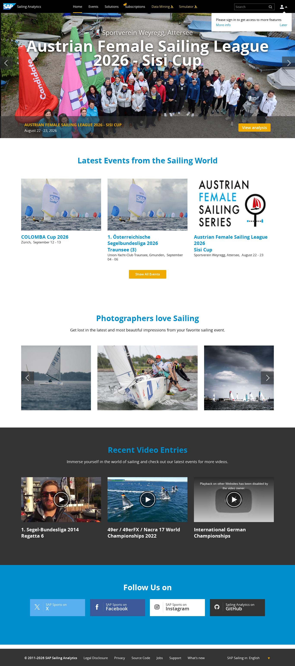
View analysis (254, 127)
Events (93, 6)
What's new (196, 658)
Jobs (160, 658)
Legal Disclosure (96, 658)
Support (175, 658)
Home (77, 6)
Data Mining (161, 6)
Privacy (119, 658)
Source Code (141, 658)
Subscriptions (135, 6)
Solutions (112, 6)
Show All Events (147, 274)
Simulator (186, 6)
